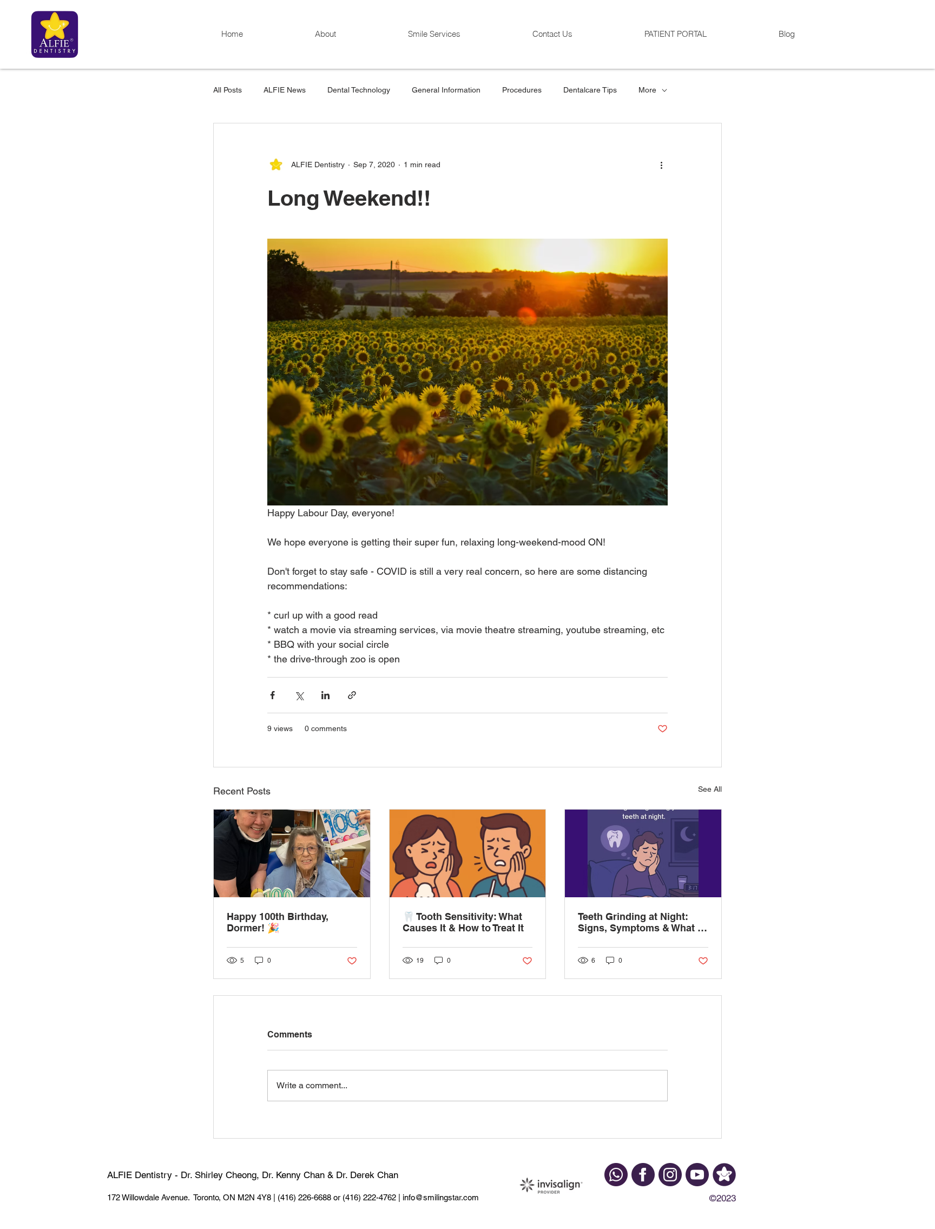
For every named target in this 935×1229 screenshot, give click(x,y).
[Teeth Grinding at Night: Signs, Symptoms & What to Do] (643, 853)
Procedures (522, 90)
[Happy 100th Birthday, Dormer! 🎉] (292, 853)
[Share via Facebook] (272, 695)
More (647, 90)
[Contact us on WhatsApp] (616, 1174)
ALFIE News (285, 90)
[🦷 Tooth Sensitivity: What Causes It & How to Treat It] (468, 853)
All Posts (227, 90)
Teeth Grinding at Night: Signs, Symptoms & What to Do (642, 922)
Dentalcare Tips (590, 90)
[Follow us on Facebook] (643, 1174)
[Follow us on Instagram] (670, 1174)
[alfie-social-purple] (724, 1174)
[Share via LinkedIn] (325, 695)
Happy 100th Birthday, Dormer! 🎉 (277, 922)
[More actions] (661, 164)
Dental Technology (358, 90)
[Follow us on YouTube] (697, 1174)
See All (710, 789)
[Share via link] (352, 695)
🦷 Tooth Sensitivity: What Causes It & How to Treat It (463, 922)
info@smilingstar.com (439, 1197)
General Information (446, 90)
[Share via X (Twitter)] (299, 695)
